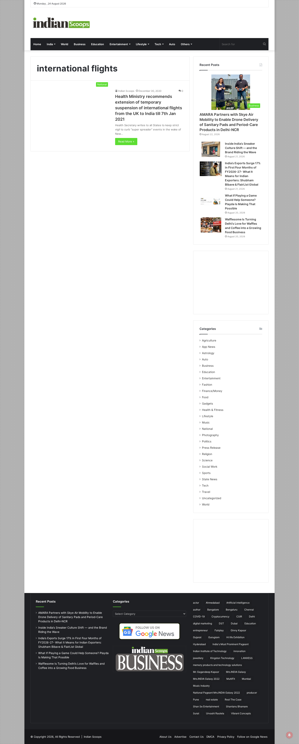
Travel (206, 491)
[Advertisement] (231, 282)
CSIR (239, 616)
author (196, 609)
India (50, 44)
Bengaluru (231, 609)
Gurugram (213, 637)
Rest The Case (233, 699)
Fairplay (219, 630)
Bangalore (213, 609)
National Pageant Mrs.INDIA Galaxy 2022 (216, 692)
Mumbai (246, 678)
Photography (210, 435)
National (207, 428)
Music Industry (201, 685)
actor (196, 602)
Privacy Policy (225, 736)
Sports (206, 473)
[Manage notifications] (289, 735)
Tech (158, 44)
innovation (240, 651)
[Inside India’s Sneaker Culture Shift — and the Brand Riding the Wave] (211, 149)
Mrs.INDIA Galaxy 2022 (206, 678)
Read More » (126, 141)
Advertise (180, 736)
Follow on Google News (252, 736)
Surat (196, 713)
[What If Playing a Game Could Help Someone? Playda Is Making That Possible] (211, 201)
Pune (196, 699)
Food (205, 397)
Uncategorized (211, 498)
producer (252, 692)
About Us (165, 736)
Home (37, 44)
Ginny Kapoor (238, 630)
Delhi (252, 616)
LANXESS (247, 658)
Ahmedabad (212, 602)
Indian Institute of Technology (210, 651)
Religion (207, 454)
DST (221, 623)
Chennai (249, 609)
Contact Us (196, 736)
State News (209, 479)
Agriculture (209, 340)
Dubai (234, 623)
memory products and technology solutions (217, 664)
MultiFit (230, 678)
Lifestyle (141, 44)
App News (208, 346)
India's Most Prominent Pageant (231, 644)
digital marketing (202, 623)
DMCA (210, 736)
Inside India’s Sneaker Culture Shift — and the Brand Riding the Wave (241, 148)
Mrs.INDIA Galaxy (236, 671)
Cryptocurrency (220, 616)
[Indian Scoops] (61, 22)
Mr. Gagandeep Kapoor (206, 671)
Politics (206, 441)
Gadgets (207, 403)
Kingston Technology (222, 658)
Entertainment (119, 44)
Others (185, 44)
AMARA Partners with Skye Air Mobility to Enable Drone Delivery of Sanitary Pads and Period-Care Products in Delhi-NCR (70, 617)
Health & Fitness (212, 409)
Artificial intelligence (238, 602)
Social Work (209, 466)
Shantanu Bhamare (237, 706)
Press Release (211, 447)
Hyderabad (199, 644)
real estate (212, 699)
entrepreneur (200, 630)
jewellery (198, 658)
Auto (172, 44)
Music (206, 422)
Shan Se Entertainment (206, 706)
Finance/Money (212, 391)
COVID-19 (199, 616)
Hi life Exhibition (235, 637)
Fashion (207, 384)
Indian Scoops (126, 90)
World (64, 44)
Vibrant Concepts (241, 713)
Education (97, 44)
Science (207, 460)
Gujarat (197, 637)
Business (79, 44)
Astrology (208, 353)
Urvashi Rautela (215, 713)
